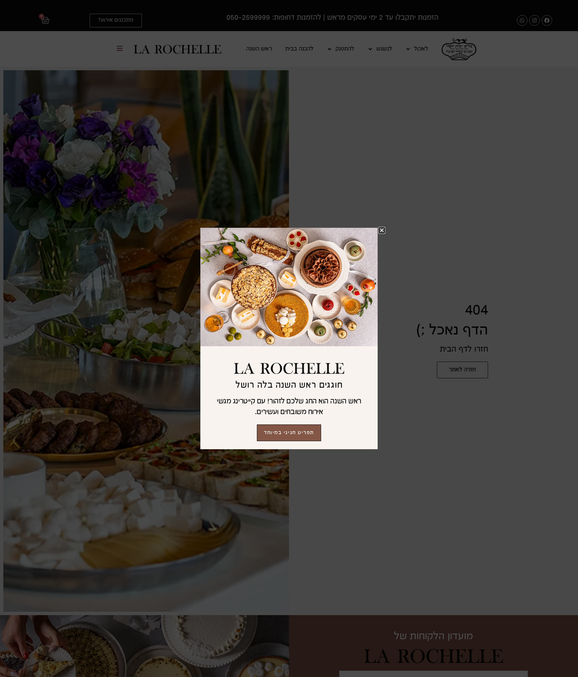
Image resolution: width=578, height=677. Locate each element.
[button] (381, 230)
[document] (289, 338)
